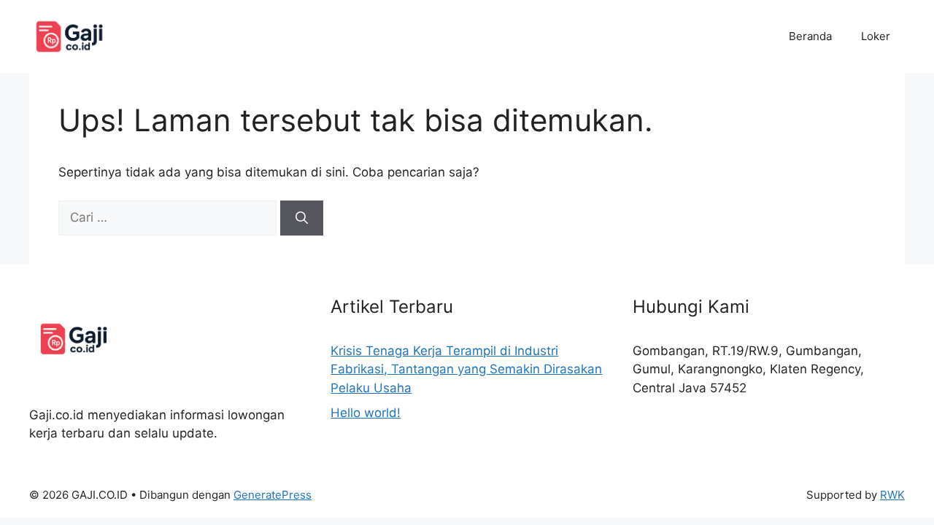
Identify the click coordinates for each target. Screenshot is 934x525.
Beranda (810, 36)
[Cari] (301, 218)
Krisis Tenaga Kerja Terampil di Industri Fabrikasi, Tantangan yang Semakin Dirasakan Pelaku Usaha (466, 369)
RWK (892, 495)
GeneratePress (273, 495)
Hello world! (366, 412)
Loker (875, 36)
